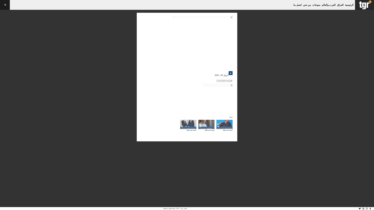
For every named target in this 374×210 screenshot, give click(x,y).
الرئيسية (349, 5)
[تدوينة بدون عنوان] (224, 124)
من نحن (307, 5)
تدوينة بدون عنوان (228, 130)
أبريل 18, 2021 (221, 75)
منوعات (316, 5)
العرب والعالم (329, 5)
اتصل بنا (297, 5)
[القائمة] (5, 5)
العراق (340, 5)
